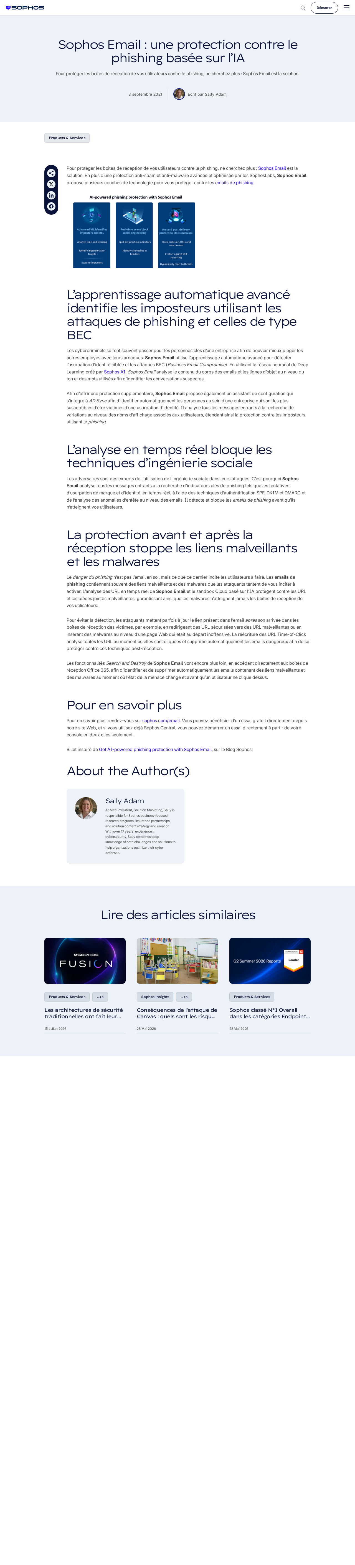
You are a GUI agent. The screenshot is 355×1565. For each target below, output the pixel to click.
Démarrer (324, 8)
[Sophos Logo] (25, 8)
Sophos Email (272, 168)
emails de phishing (234, 182)
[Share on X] (51, 184)
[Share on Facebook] (51, 206)
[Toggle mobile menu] (346, 8)
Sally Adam (216, 94)
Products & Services (67, 138)
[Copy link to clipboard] (51, 173)
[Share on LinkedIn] (51, 195)
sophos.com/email (161, 720)
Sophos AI (114, 372)
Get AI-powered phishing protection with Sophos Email (155, 749)
